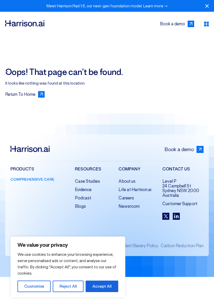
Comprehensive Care (32, 179)
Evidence (83, 189)
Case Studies (87, 181)
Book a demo (172, 24)
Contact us (176, 169)
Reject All (68, 286)
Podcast (83, 198)
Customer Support (179, 203)
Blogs (80, 206)
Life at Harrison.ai (134, 189)
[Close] (207, 6)
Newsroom (129, 206)
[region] (67, 267)
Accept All (102, 286)
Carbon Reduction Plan (182, 245)
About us (126, 181)
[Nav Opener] (206, 24)
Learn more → (155, 5)
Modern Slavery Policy (137, 245)
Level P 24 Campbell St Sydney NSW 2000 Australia (180, 188)
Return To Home (20, 94)
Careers (126, 198)
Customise (34, 286)
